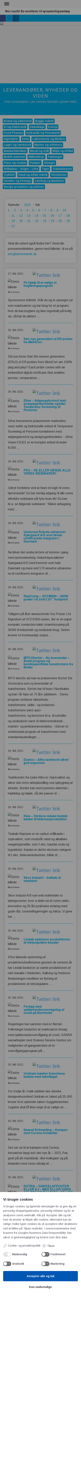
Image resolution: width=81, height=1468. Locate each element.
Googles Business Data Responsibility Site (45, 1232)
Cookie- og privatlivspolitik (24, 1245)
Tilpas (51, 1245)
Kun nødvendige (40, 1287)
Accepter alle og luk (40, 1276)
